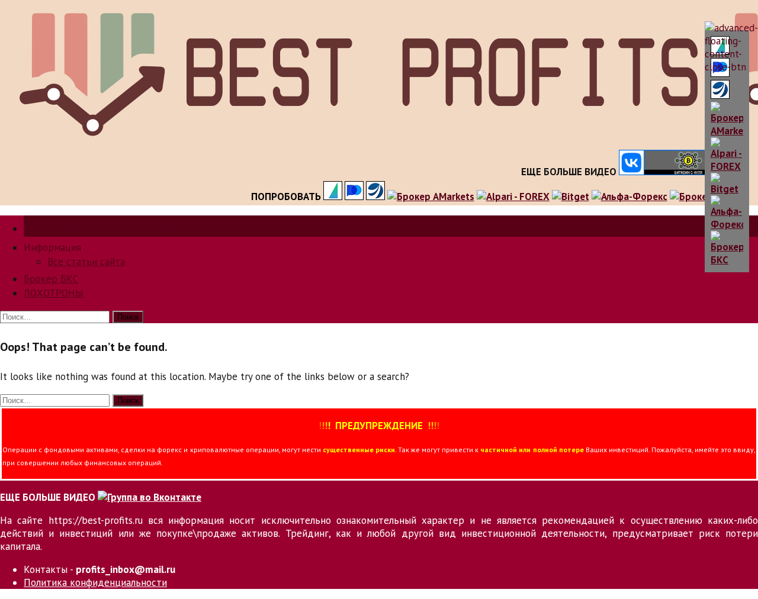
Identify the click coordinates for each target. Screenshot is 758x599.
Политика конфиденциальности (95, 582)
